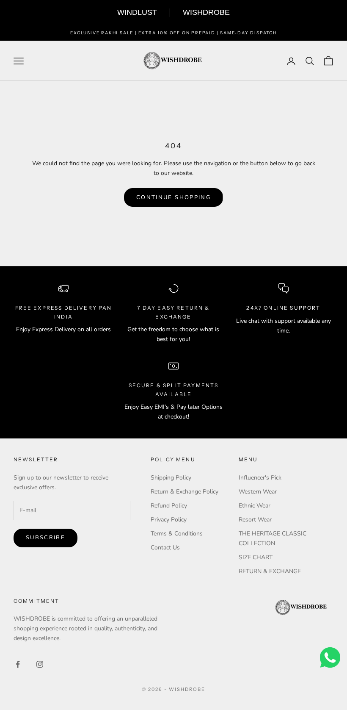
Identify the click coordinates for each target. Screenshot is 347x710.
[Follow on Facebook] (18, 664)
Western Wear (258, 492)
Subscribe (45, 537)
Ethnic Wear (254, 506)
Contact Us (165, 548)
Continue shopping (173, 197)
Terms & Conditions (177, 534)
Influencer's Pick (260, 478)
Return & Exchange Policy (184, 492)
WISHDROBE (206, 12)
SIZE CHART (256, 557)
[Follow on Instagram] (40, 664)
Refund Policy (169, 506)
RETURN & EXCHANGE (270, 571)
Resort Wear (255, 520)
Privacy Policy (169, 520)
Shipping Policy (171, 478)
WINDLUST (137, 12)
